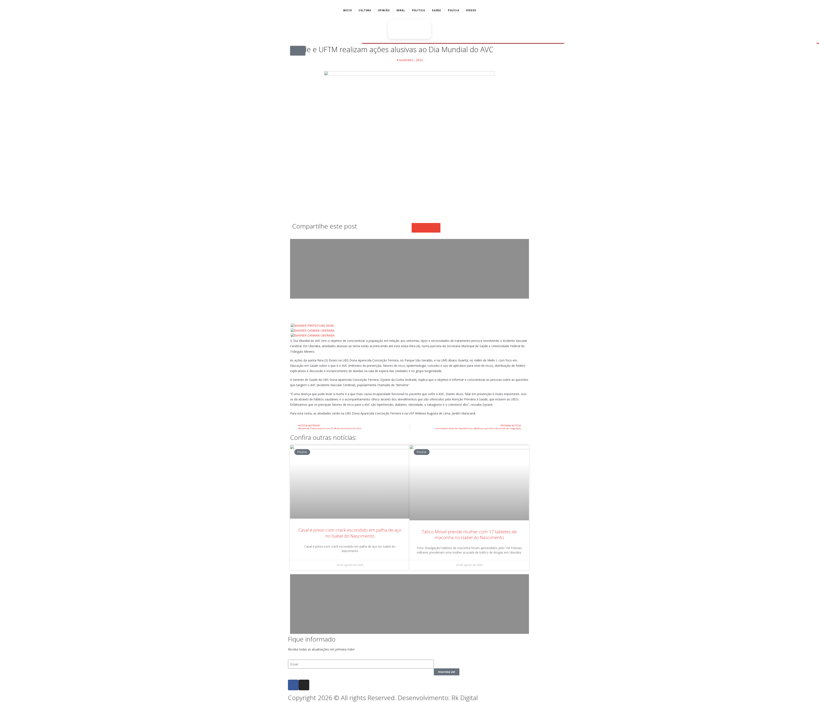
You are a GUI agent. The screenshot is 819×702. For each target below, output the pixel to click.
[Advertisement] (409, 269)
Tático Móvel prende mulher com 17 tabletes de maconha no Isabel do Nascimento (469, 534)
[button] (297, 51)
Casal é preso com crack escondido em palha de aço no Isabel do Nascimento (349, 533)
